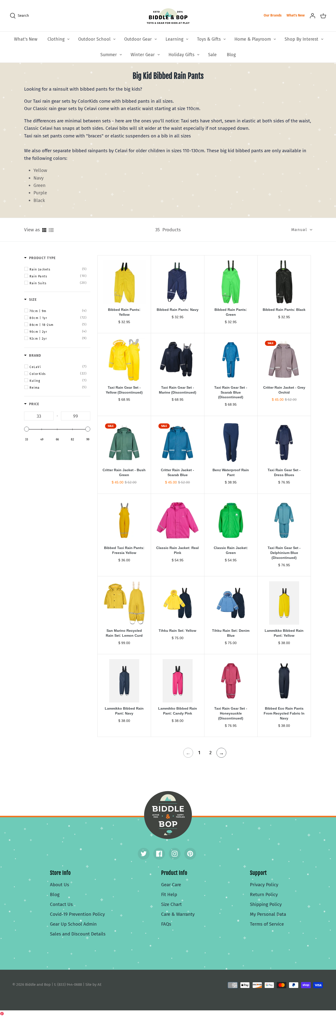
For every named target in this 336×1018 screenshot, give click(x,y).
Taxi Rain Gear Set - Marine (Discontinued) (177, 389)
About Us (59, 884)
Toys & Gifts (209, 39)
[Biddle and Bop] (168, 15)
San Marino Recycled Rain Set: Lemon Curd (124, 633)
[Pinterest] (190, 854)
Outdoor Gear (138, 39)
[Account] (312, 15)
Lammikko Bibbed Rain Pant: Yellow (284, 633)
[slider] (26, 429)
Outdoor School (94, 39)
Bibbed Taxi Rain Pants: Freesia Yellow (124, 550)
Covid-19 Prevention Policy (77, 914)
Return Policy (264, 894)
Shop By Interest (301, 39)
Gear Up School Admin (73, 924)
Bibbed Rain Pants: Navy (178, 310)
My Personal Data (268, 914)
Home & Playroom (252, 39)
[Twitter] (144, 854)
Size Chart (171, 904)
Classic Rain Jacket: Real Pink (177, 550)
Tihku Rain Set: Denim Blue (230, 633)
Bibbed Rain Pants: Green (230, 312)
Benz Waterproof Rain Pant (231, 472)
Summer (108, 54)
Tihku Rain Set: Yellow (177, 631)
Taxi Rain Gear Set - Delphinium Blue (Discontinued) (284, 553)
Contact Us (61, 904)
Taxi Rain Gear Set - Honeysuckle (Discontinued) (230, 713)
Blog (231, 54)
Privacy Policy (264, 884)
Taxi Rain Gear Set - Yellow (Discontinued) (124, 389)
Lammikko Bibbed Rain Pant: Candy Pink (177, 710)
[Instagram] (175, 854)
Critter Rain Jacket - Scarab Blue (177, 472)
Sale (212, 54)
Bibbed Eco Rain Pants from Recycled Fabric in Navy (284, 713)
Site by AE (93, 984)
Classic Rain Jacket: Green (231, 550)
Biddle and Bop (168, 815)
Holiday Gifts (181, 54)
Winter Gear (143, 54)
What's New (296, 15)
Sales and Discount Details (78, 934)
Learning (174, 39)
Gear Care (171, 884)
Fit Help (169, 894)
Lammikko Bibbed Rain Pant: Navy (124, 710)
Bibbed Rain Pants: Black (284, 310)
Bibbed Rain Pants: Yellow (124, 312)
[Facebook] (159, 854)
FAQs (166, 924)
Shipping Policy (266, 904)
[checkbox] (58, 269)
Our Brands (273, 15)
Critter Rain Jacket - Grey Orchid (284, 389)
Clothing (55, 39)
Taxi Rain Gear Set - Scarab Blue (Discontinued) (230, 392)
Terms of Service (267, 924)
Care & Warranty (178, 914)
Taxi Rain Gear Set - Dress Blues (284, 472)
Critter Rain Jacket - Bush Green (124, 472)
